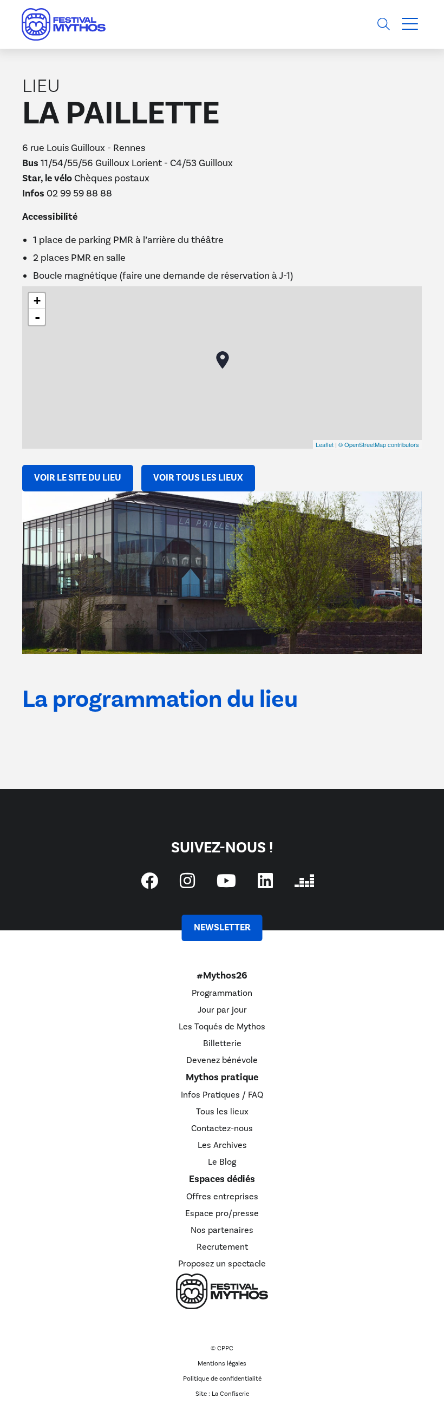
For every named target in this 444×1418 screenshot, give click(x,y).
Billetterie (222, 1043)
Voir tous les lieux (198, 478)
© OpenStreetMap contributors (378, 444)
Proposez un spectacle (222, 1263)
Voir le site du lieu (77, 478)
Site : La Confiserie (222, 1394)
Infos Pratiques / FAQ (222, 1094)
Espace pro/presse (222, 1213)
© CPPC (222, 1348)
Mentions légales (222, 1364)
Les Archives (222, 1145)
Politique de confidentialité (222, 1379)
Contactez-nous (222, 1128)
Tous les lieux (222, 1111)
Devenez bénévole (222, 1060)
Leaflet (325, 444)
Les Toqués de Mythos (222, 1026)
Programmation (222, 993)
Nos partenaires (222, 1230)
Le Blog (222, 1162)
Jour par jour (222, 1010)
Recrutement (222, 1247)
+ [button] (37, 300)
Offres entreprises (222, 1196)
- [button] (37, 317)
